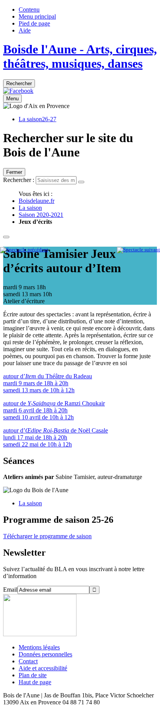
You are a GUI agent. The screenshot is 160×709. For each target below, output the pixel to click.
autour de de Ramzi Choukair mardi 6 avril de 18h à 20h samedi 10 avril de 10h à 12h (54, 410)
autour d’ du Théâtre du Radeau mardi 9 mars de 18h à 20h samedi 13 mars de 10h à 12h (47, 383)
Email (10, 589)
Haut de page (35, 682)
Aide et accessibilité (43, 668)
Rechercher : (18, 180)
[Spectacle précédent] (24, 249)
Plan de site (33, 675)
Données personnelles (45, 654)
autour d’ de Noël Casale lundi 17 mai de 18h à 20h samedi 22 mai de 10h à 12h (55, 437)
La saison (30, 207)
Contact (28, 661)
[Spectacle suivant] (138, 249)
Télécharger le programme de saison (47, 536)
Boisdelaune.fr (36, 200)
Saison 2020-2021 (41, 214)
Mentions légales (39, 647)
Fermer (14, 172)
